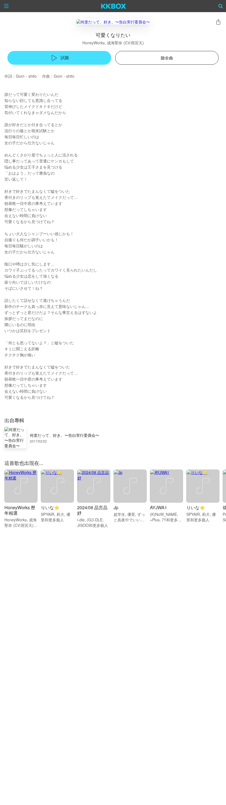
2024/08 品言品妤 (92, 510)
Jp (116, 507)
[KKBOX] (113, 6)
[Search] (220, 6)
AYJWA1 (158, 507)
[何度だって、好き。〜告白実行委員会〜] (113, 22)
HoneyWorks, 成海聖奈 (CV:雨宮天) (113, 42)
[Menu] (6, 6)
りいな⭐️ (50, 507)
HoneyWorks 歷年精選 (19, 510)
